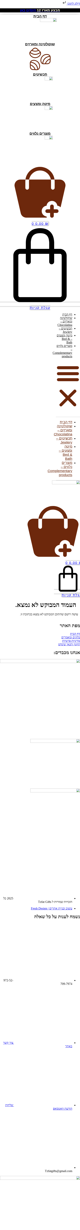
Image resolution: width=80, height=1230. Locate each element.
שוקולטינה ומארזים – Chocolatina (64, 321)
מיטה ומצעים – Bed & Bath (64, 339)
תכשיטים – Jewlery (65, 330)
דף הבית (67, 314)
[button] (68, 386)
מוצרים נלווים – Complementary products (62, 351)
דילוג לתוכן (73, 3)
